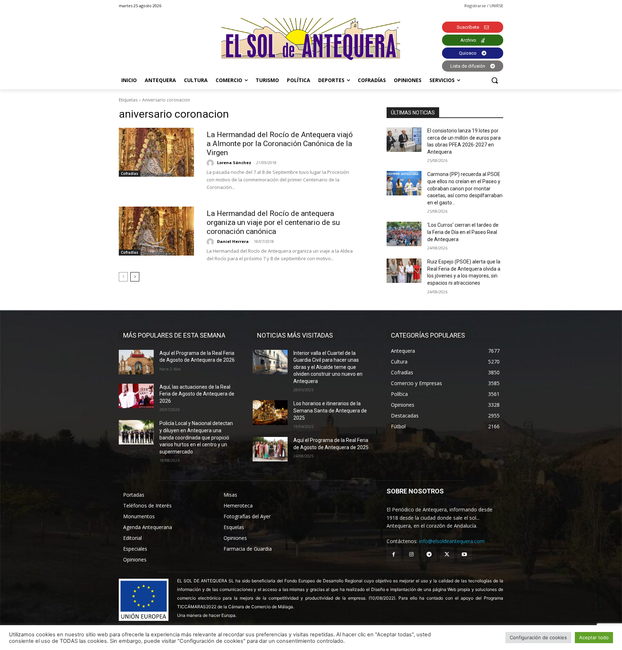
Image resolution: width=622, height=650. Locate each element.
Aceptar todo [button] (594, 637)
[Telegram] (429, 554)
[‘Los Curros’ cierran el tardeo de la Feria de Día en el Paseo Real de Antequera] (404, 234)
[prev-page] (123, 276)
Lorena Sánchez (234, 162)
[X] (447, 554)
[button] (494, 80)
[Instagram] (411, 554)
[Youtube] (465, 554)
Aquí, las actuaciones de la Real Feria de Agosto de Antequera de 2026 (196, 394)
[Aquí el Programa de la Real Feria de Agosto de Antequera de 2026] (136, 362)
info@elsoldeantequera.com (451, 541)
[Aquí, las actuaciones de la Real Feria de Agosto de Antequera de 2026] (136, 396)
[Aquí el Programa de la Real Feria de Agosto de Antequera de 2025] (270, 449)
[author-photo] (211, 163)
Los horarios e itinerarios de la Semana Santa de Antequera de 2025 (330, 410)
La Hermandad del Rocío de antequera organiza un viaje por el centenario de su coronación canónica (273, 222)
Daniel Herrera (233, 241)
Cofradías (129, 173)
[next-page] (134, 276)
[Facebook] (394, 554)
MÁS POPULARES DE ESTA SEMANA (174, 335)
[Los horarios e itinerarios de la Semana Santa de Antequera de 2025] (270, 412)
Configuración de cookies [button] (538, 637)
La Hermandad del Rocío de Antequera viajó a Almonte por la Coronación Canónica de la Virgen (280, 143)
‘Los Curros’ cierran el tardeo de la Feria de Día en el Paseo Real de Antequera (463, 232)
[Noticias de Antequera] (311, 39)
